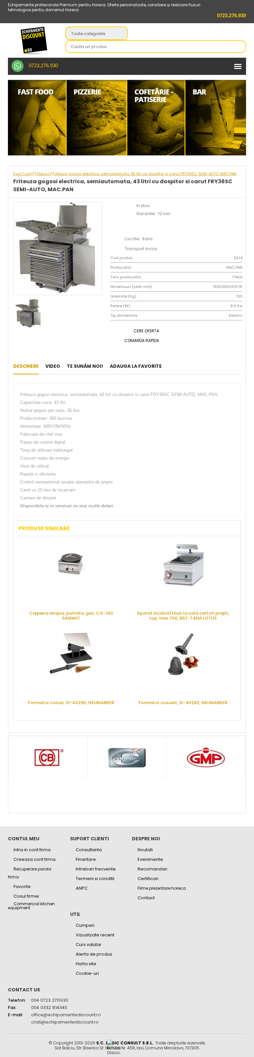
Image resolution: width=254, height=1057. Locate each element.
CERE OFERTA (146, 331)
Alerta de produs (94, 954)
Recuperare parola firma (29, 873)
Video (52, 366)
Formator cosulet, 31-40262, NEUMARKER (183, 702)
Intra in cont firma (32, 850)
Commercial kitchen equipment (31, 906)
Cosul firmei (26, 896)
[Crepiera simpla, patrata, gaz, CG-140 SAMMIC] (71, 574)
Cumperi (85, 925)
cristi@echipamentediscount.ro (65, 1022)
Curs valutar (89, 944)
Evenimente (150, 859)
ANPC (82, 888)
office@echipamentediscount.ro (66, 1015)
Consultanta (89, 850)
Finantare (86, 859)
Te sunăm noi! (85, 366)
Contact (146, 898)
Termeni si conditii (95, 878)
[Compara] (190, 366)
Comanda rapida (141, 340)
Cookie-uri (87, 973)
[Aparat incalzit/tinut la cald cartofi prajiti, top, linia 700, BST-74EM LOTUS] (182, 574)
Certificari (148, 878)
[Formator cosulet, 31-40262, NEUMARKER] (182, 663)
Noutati (145, 850)
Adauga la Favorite (136, 366)
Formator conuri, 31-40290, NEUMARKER (71, 702)
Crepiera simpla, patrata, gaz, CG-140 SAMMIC (71, 615)
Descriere (26, 366)
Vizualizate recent (95, 935)
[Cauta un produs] (239, 47)
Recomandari (152, 869)
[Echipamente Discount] (34, 40)
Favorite (22, 886)
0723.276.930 (43, 65)
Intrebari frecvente (96, 869)
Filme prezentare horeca (162, 888)
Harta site (86, 964)
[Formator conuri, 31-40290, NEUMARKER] (71, 663)
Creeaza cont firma (35, 859)
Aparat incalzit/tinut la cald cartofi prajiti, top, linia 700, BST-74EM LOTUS (183, 615)
